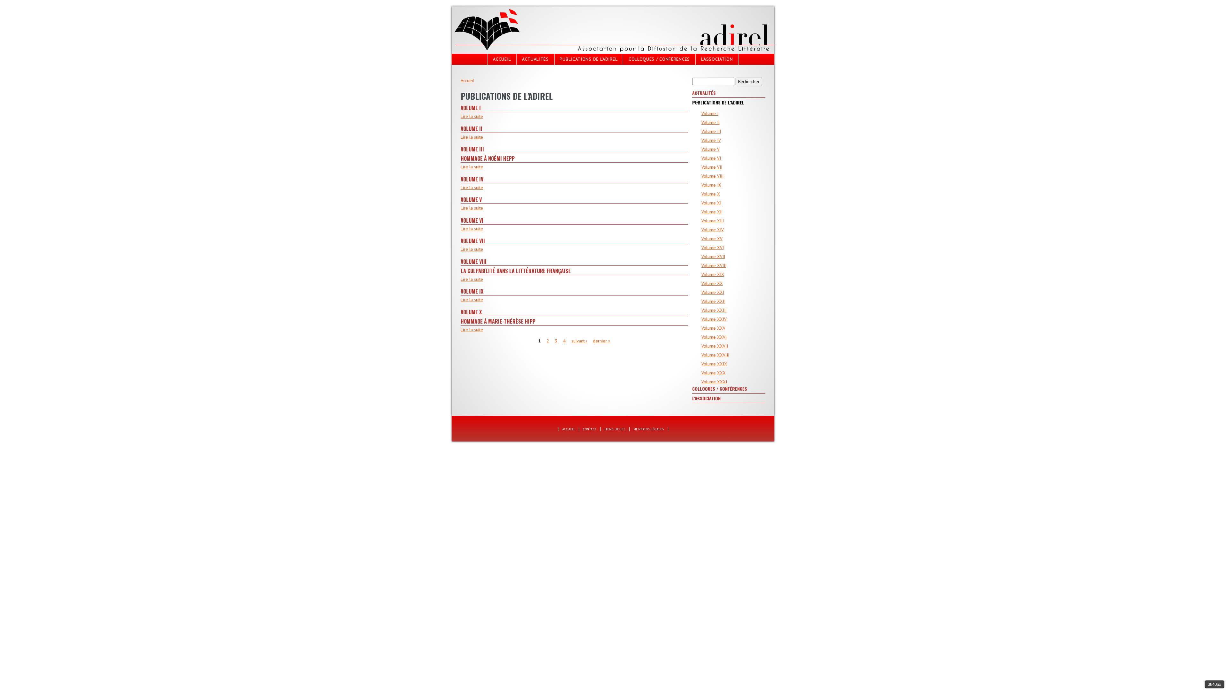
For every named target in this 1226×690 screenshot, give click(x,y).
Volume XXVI (714, 337)
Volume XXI (712, 292)
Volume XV (712, 238)
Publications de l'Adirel (588, 59)
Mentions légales (648, 429)
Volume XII (712, 212)
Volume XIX (712, 274)
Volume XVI (712, 247)
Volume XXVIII (715, 355)
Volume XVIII (713, 265)
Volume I (471, 108)
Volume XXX (713, 373)
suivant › (579, 341)
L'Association (717, 59)
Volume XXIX (714, 364)
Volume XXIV (714, 319)
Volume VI (472, 220)
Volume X (471, 312)
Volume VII (473, 241)
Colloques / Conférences (659, 59)
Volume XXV (713, 328)
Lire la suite (472, 116)
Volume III (472, 149)
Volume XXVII (714, 346)
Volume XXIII (714, 310)
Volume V (471, 199)
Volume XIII (712, 221)
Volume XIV (712, 230)
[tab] (728, 93)
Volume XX (712, 283)
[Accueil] (487, 9)
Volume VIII (474, 261)
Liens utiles (614, 429)
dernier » (601, 341)
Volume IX (472, 291)
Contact (589, 429)
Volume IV (472, 179)
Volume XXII (713, 301)
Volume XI (711, 203)
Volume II (471, 129)
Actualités (535, 59)
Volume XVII (713, 256)
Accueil (502, 59)
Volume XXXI (714, 382)
